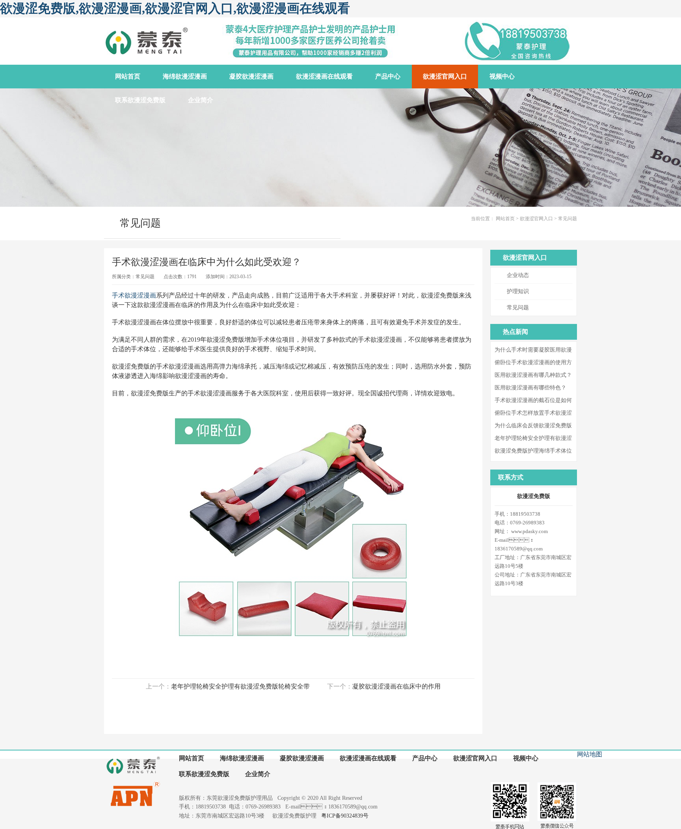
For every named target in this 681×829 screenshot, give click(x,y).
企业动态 (518, 275)
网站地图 (589, 754)
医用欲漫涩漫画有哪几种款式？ (533, 375)
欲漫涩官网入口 (536, 218)
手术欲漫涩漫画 (134, 295)
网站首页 (505, 218)
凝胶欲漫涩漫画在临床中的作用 (396, 686)
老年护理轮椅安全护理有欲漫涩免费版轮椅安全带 (240, 686)
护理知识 (518, 291)
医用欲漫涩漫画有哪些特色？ (530, 388)
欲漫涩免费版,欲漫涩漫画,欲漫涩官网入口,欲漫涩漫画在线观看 (175, 8)
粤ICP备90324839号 (344, 816)
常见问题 (567, 218)
